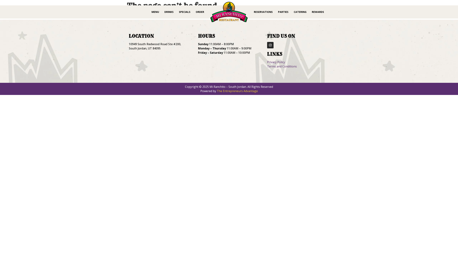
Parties (283, 12)
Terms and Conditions (282, 66)
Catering (300, 12)
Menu (155, 12)
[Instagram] (270, 45)
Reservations (263, 12)
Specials (184, 12)
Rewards (318, 12)
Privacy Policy (276, 62)
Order (200, 12)
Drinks (169, 12)
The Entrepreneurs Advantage (237, 91)
